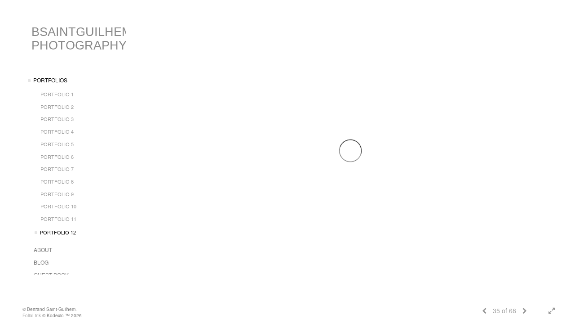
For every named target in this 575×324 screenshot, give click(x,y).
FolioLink (31, 315)
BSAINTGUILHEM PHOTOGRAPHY (81, 38)
